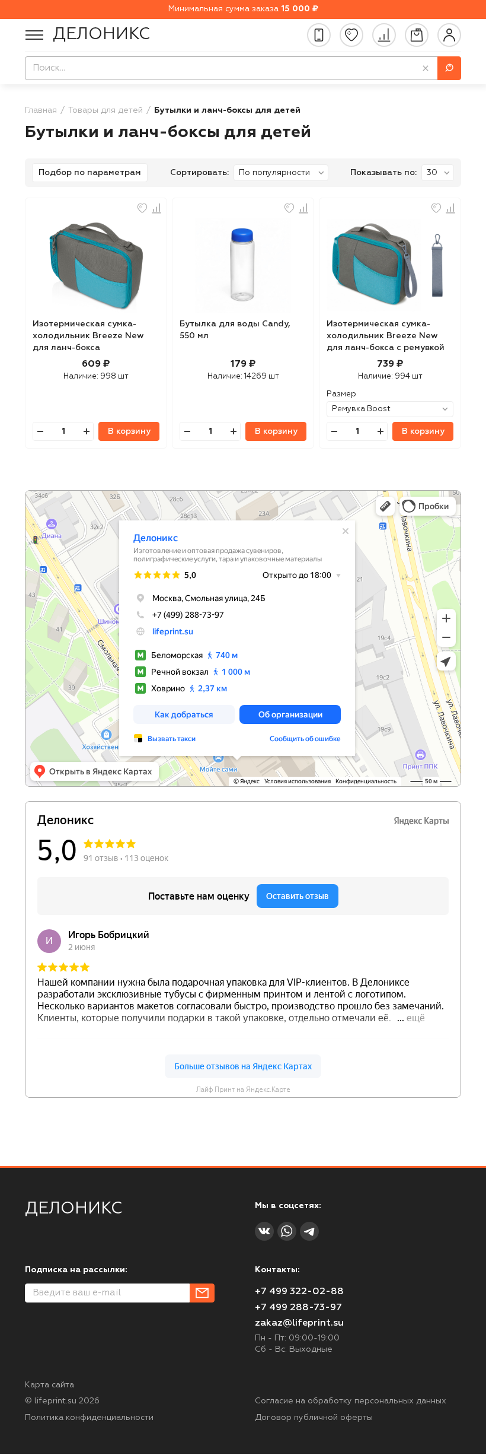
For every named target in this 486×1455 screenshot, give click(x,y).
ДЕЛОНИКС (101, 34)
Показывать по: (383, 173)
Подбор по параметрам (90, 173)
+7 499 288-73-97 (298, 1308)
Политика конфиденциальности (89, 1417)
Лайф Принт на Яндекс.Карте (243, 1090)
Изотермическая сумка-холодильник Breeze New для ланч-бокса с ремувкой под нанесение (386, 337)
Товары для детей (105, 110)
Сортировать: (199, 173)
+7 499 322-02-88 (299, 1292)
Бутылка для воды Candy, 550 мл (235, 330)
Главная (41, 110)
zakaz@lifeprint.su (299, 1323)
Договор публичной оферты (314, 1417)
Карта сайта (49, 1385)
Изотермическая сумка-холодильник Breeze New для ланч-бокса (88, 335)
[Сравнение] (384, 35)
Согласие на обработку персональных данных (350, 1401)
